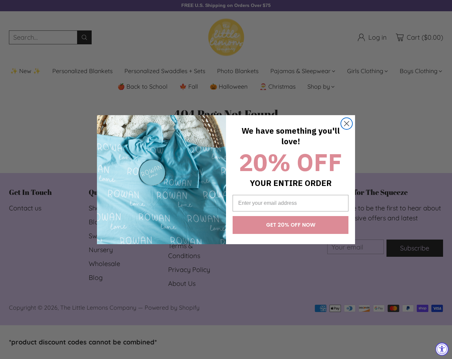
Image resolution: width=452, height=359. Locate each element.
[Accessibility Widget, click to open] (442, 349)
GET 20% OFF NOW (290, 225)
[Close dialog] (346, 123)
